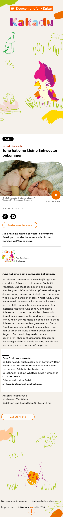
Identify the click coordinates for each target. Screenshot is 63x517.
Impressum (7, 507)
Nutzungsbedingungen (14, 500)
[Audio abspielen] (56, 195)
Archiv (8, 139)
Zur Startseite (18, 416)
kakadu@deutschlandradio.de (24, 384)
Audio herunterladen (20, 224)
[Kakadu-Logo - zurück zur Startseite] (31, 22)
